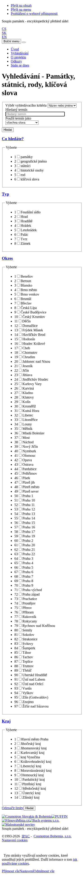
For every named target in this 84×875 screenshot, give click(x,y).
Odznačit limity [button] (13, 808)
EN (4, 37)
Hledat (8, 129)
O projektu (18, 57)
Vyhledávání (19, 53)
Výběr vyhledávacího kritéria (26, 105)
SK (4, 33)
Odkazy (16, 61)
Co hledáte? (13, 138)
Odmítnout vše (44, 871)
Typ (5, 194)
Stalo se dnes (20, 65)
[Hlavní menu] (24, 42)
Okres (7, 258)
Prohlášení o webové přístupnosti (34, 13)
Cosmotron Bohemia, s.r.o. (52, 836)
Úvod (15, 49)
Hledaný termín (16, 110)
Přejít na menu (21, 9)
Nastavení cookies (15, 840)
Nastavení (26, 871)
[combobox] (35, 114)
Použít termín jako (18, 118)
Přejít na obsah (21, 5)
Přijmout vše (10, 871)
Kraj (6, 721)
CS (4, 29)
